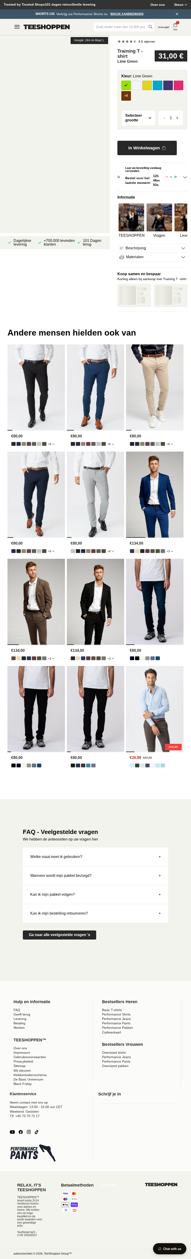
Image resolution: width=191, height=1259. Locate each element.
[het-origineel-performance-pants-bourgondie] (29, 444)
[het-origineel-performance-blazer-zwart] (142, 551)
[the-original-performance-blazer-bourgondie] (147, 551)
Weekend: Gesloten (24, 1111)
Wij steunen (22, 1070)
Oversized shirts (114, 1052)
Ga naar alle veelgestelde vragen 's (59, 935)
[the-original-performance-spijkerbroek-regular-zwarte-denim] (137, 658)
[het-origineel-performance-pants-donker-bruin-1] (34, 444)
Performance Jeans (116, 1019)
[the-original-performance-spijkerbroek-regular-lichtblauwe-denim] (152, 658)
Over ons (157, 5)
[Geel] (147, 85)
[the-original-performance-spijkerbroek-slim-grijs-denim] (83, 765)
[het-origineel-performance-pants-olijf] (23, 444)
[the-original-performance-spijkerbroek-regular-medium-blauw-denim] (157, 658)
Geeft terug (22, 1014)
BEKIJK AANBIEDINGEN (126, 14)
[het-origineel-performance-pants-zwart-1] (13, 444)
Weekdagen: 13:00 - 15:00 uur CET (36, 1107)
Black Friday (23, 1084)
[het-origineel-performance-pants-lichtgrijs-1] (39, 444)
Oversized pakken (115, 1066)
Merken (19, 1027)
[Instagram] (29, 1132)
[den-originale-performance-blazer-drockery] (137, 551)
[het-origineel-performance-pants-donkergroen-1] (44, 444)
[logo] (46, 27)
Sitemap (20, 1066)
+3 (168, 551)
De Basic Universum (28, 1079)
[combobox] (120, 27)
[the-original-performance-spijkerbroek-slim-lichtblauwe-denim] (88, 765)
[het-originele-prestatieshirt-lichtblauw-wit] (162, 765)
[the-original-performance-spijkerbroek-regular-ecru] (142, 658)
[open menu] (17, 26)
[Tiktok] (36, 1132)
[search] (150, 27)
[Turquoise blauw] (157, 85)
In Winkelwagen (144, 148)
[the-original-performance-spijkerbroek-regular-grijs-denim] (147, 658)
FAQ (17, 1010)
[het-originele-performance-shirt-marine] (147, 765)
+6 (49, 444)
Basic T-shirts (112, 1010)
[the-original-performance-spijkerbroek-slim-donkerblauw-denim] (78, 765)
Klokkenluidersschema (30, 1075)
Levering (20, 1019)
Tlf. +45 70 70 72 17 (25, 1116)
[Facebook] (21, 1132)
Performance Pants (116, 1023)
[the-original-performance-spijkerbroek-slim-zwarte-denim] (73, 765)
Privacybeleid (23, 1061)
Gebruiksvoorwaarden (30, 1057)
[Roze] (178, 85)
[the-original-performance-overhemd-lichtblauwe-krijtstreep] (157, 765)
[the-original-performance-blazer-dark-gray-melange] (162, 551)
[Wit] (136, 85)
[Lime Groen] (126, 85)
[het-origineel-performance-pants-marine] (18, 444)
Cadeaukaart (111, 1032)
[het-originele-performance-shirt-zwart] (137, 765)
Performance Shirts (116, 1014)
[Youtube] (12, 1132)
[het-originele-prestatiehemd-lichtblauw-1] (132, 765)
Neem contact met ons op (29, 1102)
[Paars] (168, 85)
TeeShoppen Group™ (58, 1253)
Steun (179, 5)
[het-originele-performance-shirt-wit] (152, 765)
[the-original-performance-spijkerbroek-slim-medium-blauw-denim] (93, 765)
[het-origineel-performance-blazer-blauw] (132, 551)
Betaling (19, 1023)
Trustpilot (108, 1185)
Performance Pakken (117, 1027)
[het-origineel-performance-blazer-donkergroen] (157, 551)
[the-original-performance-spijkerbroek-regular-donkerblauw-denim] (132, 658)
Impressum (22, 1052)
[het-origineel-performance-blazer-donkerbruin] (152, 551)
